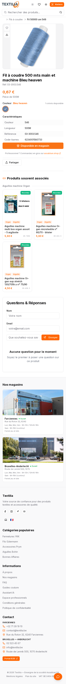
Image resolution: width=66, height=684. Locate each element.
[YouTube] (24, 511)
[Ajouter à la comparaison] (6, 193)
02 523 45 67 (13, 643)
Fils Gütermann (10, 541)
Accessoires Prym (12, 546)
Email (9, 323)
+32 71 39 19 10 (14, 626)
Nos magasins (10, 577)
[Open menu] (32, 4)
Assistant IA (8, 592)
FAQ (5, 582)
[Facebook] (5, 511)
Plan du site (30, 676)
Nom (9, 310)
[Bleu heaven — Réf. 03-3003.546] (5, 109)
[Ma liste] (39, 4)
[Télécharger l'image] (7, 35)
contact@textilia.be (16, 630)
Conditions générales (14, 602)
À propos (7, 572)
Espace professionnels (15, 597)
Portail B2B (9, 658)
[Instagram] (11, 511)
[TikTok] (18, 511)
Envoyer (53, 337)
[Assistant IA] (58, 676)
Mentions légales (14, 676)
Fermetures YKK (11, 536)
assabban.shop (51, 153)
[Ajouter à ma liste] (7, 28)
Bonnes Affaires (11, 557)
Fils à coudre (16, 19)
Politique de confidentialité (17, 608)
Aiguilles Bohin (10, 551)
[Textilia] (10, 4)
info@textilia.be (14, 647)
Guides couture (11, 587)
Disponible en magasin (35, 145)
